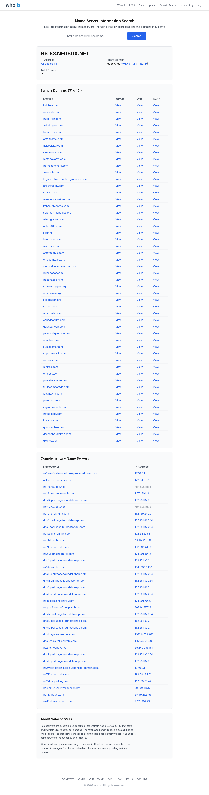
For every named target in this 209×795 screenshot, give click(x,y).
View (118, 105)
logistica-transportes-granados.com (65, 179)
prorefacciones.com (55, 380)
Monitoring (186, 5)
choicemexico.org (54, 259)
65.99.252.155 (143, 694)
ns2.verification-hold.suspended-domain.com (71, 667)
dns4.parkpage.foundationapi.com (64, 560)
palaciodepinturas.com (57, 333)
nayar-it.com (51, 112)
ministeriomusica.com (56, 199)
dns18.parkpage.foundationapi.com (65, 620)
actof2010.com (52, 226)
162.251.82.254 (144, 520)
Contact (142, 778)
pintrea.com (50, 366)
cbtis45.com (50, 192)
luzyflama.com (52, 239)
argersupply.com (53, 185)
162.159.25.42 (143, 681)
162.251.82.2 (142, 500)
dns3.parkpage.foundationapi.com (64, 520)
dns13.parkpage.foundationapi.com (64, 594)
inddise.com (50, 105)
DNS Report (96, 778)
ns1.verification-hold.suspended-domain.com (70, 473)
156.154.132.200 (144, 634)
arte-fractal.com (53, 138)
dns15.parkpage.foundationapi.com (64, 574)
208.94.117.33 (143, 607)
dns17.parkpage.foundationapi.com (64, 614)
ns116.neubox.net (54, 486)
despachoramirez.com (57, 434)
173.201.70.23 (143, 600)
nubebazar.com (53, 273)
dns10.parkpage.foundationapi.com (65, 627)
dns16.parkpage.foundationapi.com (64, 661)
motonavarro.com (54, 159)
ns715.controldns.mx (56, 547)
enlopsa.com (51, 373)
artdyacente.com (53, 252)
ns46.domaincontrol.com (58, 600)
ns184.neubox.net (54, 567)
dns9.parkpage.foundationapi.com (64, 654)
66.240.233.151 (144, 647)
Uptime (152, 5)
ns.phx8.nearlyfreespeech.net (61, 607)
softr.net (48, 232)
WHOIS (121, 5)
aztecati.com (51, 172)
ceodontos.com (52, 152)
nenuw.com (50, 360)
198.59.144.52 (143, 547)
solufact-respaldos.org (57, 212)
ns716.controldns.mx (56, 674)
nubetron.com (52, 118)
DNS (141, 5)
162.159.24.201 (143, 513)
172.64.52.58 (142, 533)
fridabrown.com (53, 132)
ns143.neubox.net (54, 694)
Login (200, 5)
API (110, 778)
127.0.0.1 (140, 473)
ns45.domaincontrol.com (58, 701)
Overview (68, 778)
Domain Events (168, 5)
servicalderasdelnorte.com (59, 266)
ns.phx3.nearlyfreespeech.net (61, 688)
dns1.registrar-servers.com (59, 634)
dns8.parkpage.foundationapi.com (64, 587)
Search (136, 36)
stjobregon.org (52, 299)
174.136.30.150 (143, 567)
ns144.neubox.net (54, 540)
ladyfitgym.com (52, 393)
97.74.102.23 (142, 701)
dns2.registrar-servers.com (60, 641)
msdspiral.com (52, 246)
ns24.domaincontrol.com (58, 553)
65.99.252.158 (143, 540)
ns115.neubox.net (54, 506)
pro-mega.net (51, 400)
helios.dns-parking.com (57, 533)
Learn (81, 778)
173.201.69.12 (143, 553)
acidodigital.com (53, 145)
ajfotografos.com (53, 219)
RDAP (132, 5)
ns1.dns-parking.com (56, 513)
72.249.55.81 (49, 63)
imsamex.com (51, 420)
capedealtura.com (54, 320)
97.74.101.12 (142, 493)
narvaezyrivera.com (55, 165)
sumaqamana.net (53, 346)
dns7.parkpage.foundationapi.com (64, 527)
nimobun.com (51, 340)
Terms (129, 778)
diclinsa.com (50, 440)
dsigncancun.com (54, 326)
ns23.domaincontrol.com (58, 493)
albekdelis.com (52, 313)
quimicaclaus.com (54, 427)
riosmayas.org (52, 293)
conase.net (50, 306)
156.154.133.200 (144, 641)
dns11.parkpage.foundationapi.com (64, 580)
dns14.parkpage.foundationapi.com (65, 500)
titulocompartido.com (56, 387)
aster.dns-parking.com (57, 480)
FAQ (119, 778)
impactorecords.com (56, 206)
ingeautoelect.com (54, 407)
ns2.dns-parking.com (56, 681)
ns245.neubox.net (54, 647)
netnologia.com (52, 413)
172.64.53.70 (142, 480)
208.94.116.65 (143, 688)
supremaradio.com (54, 353)
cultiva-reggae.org (54, 286)
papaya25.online (53, 279)
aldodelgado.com (53, 125)
